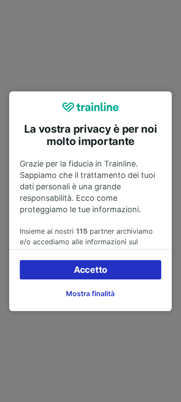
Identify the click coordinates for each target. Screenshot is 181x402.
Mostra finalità (90, 293)
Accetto (90, 269)
